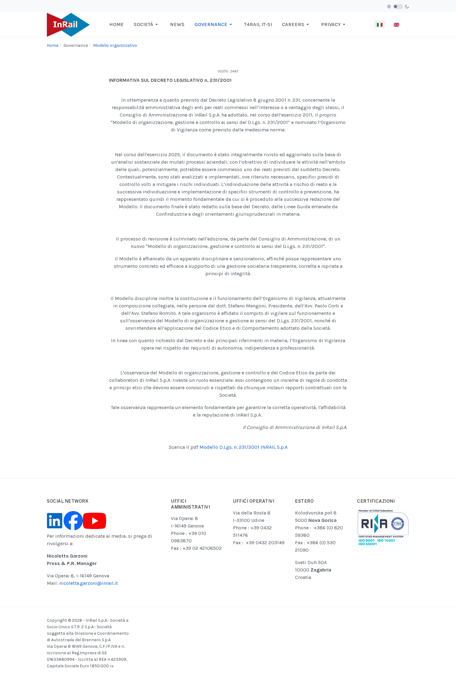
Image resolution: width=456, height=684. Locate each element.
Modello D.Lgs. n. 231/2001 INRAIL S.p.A (243, 447)
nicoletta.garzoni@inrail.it (88, 583)
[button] (147, 24)
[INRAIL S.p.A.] (68, 24)
